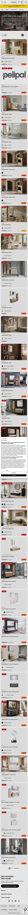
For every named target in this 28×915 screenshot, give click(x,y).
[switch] (25, 913)
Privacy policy (4, 438)
